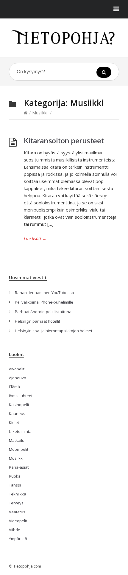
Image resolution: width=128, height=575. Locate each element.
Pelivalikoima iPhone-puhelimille (44, 302)
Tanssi (15, 485)
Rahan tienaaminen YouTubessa (44, 292)
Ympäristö (18, 538)
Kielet (14, 422)
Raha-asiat (19, 467)
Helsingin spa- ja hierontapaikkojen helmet (53, 330)
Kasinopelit (19, 404)
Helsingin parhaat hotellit (37, 321)
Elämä (14, 386)
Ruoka (15, 476)
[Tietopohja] (64, 36)
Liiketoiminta (20, 431)
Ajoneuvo (17, 377)
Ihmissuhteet (20, 395)
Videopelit (18, 520)
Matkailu (16, 440)
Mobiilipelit (18, 449)
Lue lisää (35, 238)
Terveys (16, 503)
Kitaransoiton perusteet (64, 140)
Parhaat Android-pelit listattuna (43, 311)
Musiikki (39, 113)
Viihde (14, 529)
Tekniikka (17, 494)
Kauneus (17, 413)
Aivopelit (16, 369)
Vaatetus (17, 512)
